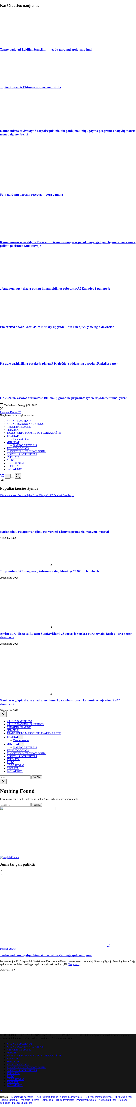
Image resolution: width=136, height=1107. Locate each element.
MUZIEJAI (13, 442)
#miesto (13, 495)
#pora (35, 495)
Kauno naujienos (107, 1099)
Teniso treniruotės (65, 1099)
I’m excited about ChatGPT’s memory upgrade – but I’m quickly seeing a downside (57, 327)
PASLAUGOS (15, 469)
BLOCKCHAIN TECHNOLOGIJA (26, 451)
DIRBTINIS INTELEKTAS (22, 454)
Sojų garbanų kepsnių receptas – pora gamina (31, 194)
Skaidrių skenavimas (71, 1096)
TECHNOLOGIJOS (18, 448)
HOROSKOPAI (15, 463)
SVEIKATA (13, 457)
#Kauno (4, 495)
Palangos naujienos (22, 1102)
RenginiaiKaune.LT (10, 412)
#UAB (50, 495)
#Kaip (42, 495)
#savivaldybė (25, 495)
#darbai (58, 495)
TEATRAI (12, 436)
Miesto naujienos (123, 1096)
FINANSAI (13, 429)
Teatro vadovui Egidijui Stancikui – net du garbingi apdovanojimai (46, 49)
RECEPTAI (13, 466)
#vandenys (68, 495)
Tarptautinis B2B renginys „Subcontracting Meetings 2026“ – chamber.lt (49, 571)
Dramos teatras (21, 439)
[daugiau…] (74, 964)
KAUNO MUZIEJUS (25, 445)
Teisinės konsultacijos (46, 1096)
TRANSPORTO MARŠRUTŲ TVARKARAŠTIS (34, 432)
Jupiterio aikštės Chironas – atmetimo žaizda (30, 87)
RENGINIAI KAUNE (19, 426)
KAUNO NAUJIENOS (19, 420)
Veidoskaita (47, 1099)
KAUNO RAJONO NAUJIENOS (25, 423)
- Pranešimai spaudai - (87, 1099)
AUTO (10, 460)
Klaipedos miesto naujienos (98, 1096)
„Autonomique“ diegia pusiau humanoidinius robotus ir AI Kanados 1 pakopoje (55, 288)
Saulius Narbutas (9, 1099)
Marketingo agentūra (22, 1096)
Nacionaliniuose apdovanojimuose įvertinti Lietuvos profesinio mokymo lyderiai (54, 531)
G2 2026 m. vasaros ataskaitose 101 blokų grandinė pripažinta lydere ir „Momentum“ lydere (63, 398)
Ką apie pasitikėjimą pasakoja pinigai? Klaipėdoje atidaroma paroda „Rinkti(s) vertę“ (59, 363)
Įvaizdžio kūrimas (30, 1099)
